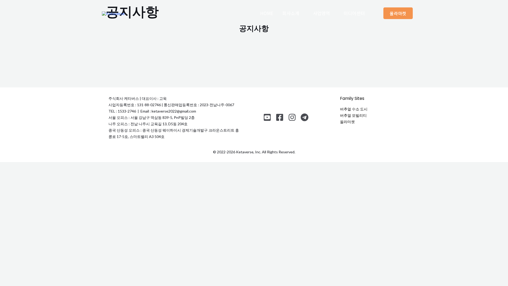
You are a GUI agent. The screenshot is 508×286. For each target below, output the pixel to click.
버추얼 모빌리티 (353, 115)
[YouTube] (267, 117)
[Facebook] (279, 117)
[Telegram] (304, 117)
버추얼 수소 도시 (354, 109)
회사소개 (290, 13)
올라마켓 (347, 121)
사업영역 (321, 13)
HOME (266, 13)
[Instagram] (292, 117)
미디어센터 (354, 13)
